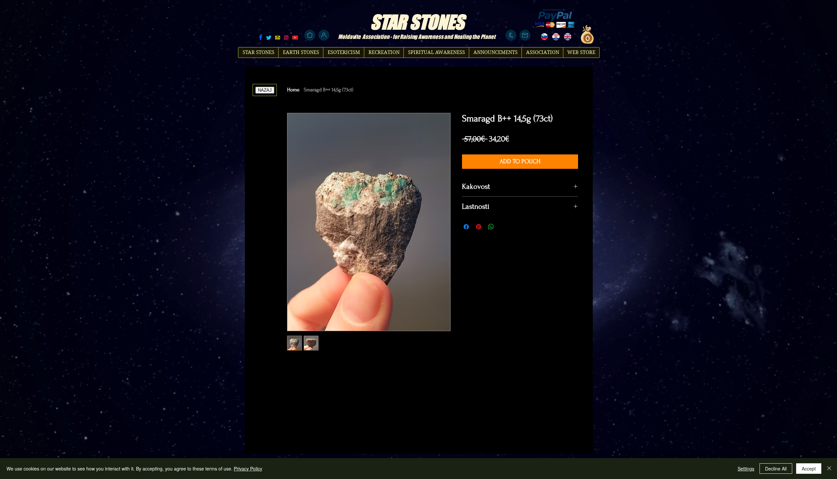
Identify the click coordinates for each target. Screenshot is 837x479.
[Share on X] (503, 227)
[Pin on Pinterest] (479, 227)
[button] (587, 38)
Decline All (776, 468)
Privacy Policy (248, 468)
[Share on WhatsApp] (491, 227)
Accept (809, 468)
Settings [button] (746, 468)
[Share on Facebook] (466, 227)
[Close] (829, 468)
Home (293, 90)
